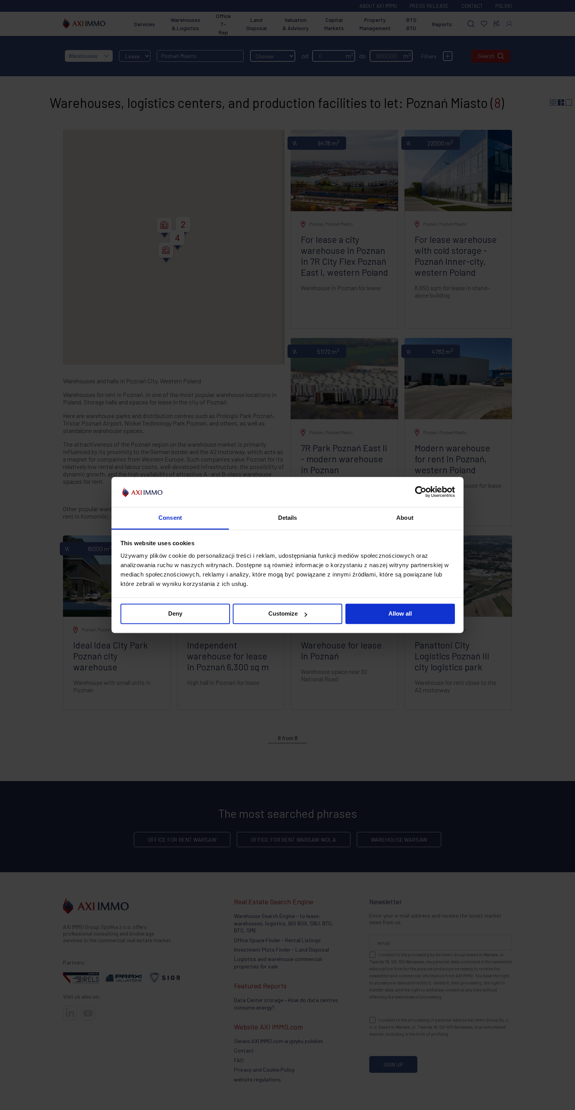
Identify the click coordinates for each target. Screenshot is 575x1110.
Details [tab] (287, 517)
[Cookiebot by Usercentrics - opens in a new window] (420, 492)
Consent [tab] (170, 517)
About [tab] (404, 517)
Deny (175, 614)
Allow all (400, 614)
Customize (283, 614)
